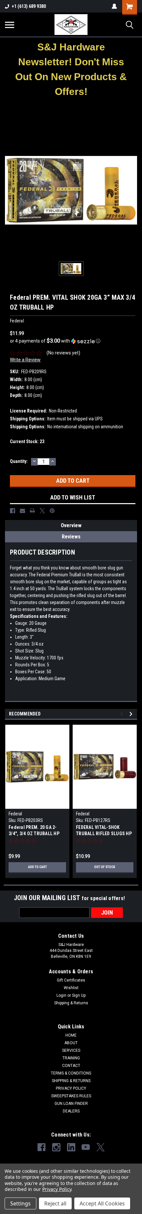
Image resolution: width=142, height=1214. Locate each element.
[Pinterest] (52, 510)
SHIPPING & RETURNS (71, 1080)
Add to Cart (37, 867)
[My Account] (114, 6)
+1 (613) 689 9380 (29, 6)
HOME (71, 1035)
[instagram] (56, 1147)
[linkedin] (71, 1147)
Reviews (71, 536)
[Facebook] (12, 510)
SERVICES (71, 1050)
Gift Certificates (71, 980)
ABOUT (71, 1043)
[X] (42, 510)
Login (61, 995)
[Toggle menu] (9, 24)
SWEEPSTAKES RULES (71, 1096)
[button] (71, 69)
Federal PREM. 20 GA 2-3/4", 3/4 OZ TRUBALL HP (34, 830)
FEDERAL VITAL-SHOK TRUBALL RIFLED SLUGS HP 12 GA (104, 831)
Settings (20, 1203)
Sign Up (79, 995)
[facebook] (41, 1147)
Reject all (55, 1203)
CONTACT (71, 1065)
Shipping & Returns (71, 1003)
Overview (71, 525)
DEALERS (71, 1111)
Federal (15, 813)
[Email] (22, 510)
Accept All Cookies (102, 1203)
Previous (122, 714)
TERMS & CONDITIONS (71, 1073)
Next (131, 714)
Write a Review (25, 359)
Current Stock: (27, 441)
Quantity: (19, 461)
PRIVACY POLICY (71, 1088)
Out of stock (104, 867)
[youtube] (86, 1147)
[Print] (32, 510)
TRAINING (71, 1058)
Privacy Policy (56, 1189)
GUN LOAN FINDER (71, 1103)
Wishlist (71, 988)
